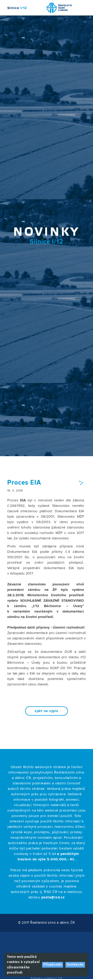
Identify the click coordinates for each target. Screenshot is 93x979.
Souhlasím (75, 964)
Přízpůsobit (52, 964)
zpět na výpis (46, 711)
